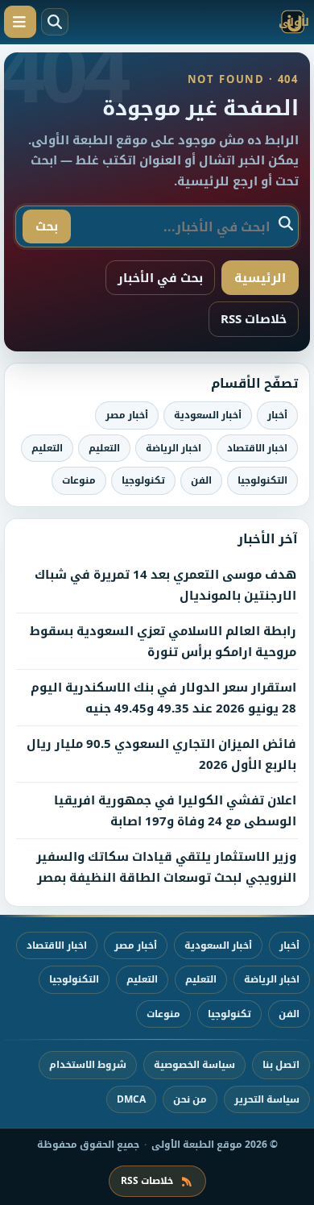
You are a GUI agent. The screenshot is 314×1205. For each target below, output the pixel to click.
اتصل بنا (281, 1064)
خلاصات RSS (254, 318)
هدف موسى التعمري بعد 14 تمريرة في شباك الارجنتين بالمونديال (165, 584)
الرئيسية (260, 277)
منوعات (79, 480)
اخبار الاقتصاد (257, 448)
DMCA (131, 1099)
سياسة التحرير (267, 1099)
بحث (46, 226)
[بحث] (54, 21)
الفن (201, 480)
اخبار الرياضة (173, 448)
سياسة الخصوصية (194, 1064)
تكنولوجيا (143, 480)
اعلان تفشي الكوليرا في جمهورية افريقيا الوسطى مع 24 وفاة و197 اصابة (175, 810)
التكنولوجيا (262, 480)
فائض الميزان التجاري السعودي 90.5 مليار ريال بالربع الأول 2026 (161, 753)
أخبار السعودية (208, 415)
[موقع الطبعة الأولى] (233, 21)
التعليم (104, 448)
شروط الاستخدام (87, 1064)
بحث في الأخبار (160, 277)
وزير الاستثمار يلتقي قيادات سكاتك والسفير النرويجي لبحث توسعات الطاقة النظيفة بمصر (166, 866)
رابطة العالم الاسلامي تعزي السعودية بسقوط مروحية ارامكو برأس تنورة (163, 640)
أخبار (277, 415)
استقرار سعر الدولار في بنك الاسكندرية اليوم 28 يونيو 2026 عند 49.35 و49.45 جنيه (163, 697)
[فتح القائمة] (20, 22)
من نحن (190, 1099)
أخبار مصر (126, 415)
